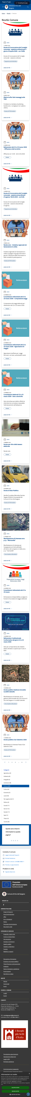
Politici (5, 922)
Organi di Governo (8, 912)
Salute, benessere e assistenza (11, 969)
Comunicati (6, 984)
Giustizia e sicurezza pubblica (10, 961)
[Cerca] (28, 7)
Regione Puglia (6, 2)
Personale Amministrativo (10, 924)
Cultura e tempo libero (9, 937)
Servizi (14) (6, 809)
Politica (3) (6, 802)
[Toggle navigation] (3, 7)
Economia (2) (7, 792)
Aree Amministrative (8, 914)
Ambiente (5, 966)
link (2, 1084)
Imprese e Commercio (8, 942)
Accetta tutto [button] (15, 1087)
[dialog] (15, 1084)
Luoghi (5, 993)
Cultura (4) (6, 789)
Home (3, 13)
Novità (8, 13)
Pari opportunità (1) (9, 799)
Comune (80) (7, 786)
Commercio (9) (7, 783)
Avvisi (8, 42)
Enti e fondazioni (7, 919)
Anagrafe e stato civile (9, 934)
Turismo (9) (6, 822)
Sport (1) (6, 815)
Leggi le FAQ (6, 1059)
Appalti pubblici (7, 944)
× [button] (29, 1073)
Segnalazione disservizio (9, 1057)
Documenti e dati (7, 927)
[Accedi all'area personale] (25, 2)
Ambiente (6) (7, 776)
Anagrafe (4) (7, 779)
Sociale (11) (7, 812)
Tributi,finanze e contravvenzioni (11, 964)
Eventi (5, 996)
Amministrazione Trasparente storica (12, 1072)
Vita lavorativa (7, 939)
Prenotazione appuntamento (10, 1054)
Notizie (5, 981)
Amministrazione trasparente (11, 1069)
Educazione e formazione (9, 959)
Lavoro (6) (6, 796)
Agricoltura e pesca (8, 974)
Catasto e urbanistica (8, 947)
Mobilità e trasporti (8, 952)
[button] (15, 1094)
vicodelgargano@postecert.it (11, 1015)
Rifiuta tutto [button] (15, 1091)
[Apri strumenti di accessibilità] (28, 1094)
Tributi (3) (6, 818)
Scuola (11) (6, 805)
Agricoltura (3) (7, 773)
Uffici (4, 917)
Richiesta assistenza (8, 1062)
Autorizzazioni (7, 971)
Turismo (5, 949)
